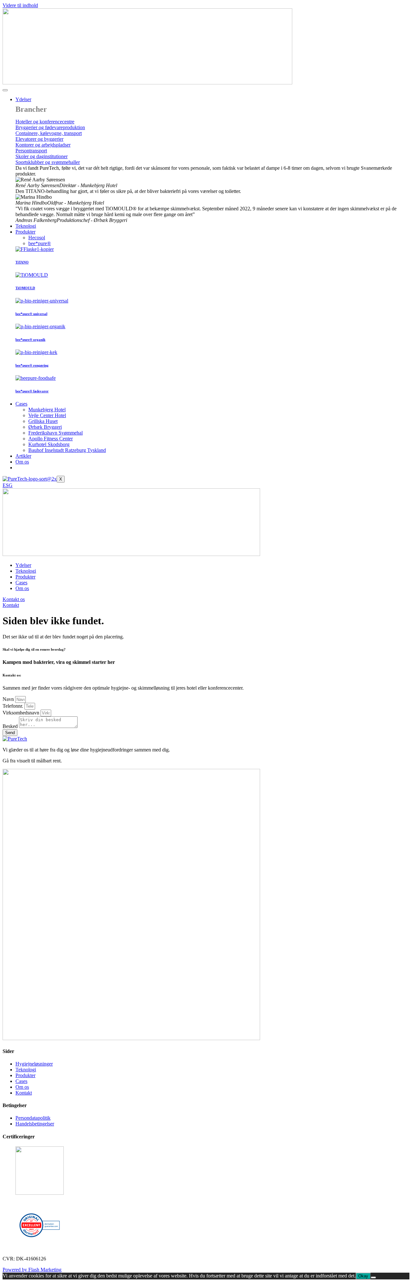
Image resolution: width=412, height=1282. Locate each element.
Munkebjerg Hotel (47, 409)
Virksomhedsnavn (22, 712)
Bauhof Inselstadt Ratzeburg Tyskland (67, 450)
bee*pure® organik (30, 339)
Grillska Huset (43, 421)
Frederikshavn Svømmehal (55, 432)
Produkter (25, 231)
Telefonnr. (13, 706)
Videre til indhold (20, 5)
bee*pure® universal (31, 314)
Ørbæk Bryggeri (45, 427)
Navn (9, 699)
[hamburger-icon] (5, 90)
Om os (22, 461)
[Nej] (373, 1277)
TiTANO (22, 262)
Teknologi (25, 226)
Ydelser (23, 99)
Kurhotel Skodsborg (49, 444)
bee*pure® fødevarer (32, 391)
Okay (363, 1276)
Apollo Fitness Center (50, 438)
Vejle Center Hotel (47, 415)
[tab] (36, 237)
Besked (11, 726)
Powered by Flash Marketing (32, 1269)
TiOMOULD (25, 288)
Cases (21, 404)
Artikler (23, 456)
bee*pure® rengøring (32, 365)
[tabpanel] (212, 268)
